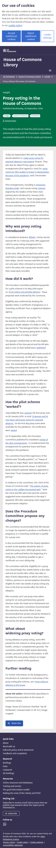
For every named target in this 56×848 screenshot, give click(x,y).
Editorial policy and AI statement (18, 750)
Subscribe (12, 813)
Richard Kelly (10, 121)
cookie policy (15, 25)
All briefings (8, 773)
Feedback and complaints (15, 753)
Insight (47, 77)
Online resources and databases (18, 783)
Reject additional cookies (30, 36)
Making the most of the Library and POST (22, 793)
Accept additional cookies (11, 36)
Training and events (12, 786)
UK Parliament (9, 77)
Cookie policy (22, 842)
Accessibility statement (13, 845)
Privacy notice (9, 842)
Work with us (9, 746)
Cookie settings (47, 36)
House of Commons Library (22, 62)
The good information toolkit (16, 790)
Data (5, 766)
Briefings (7, 763)
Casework (7, 770)
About (5, 743)
